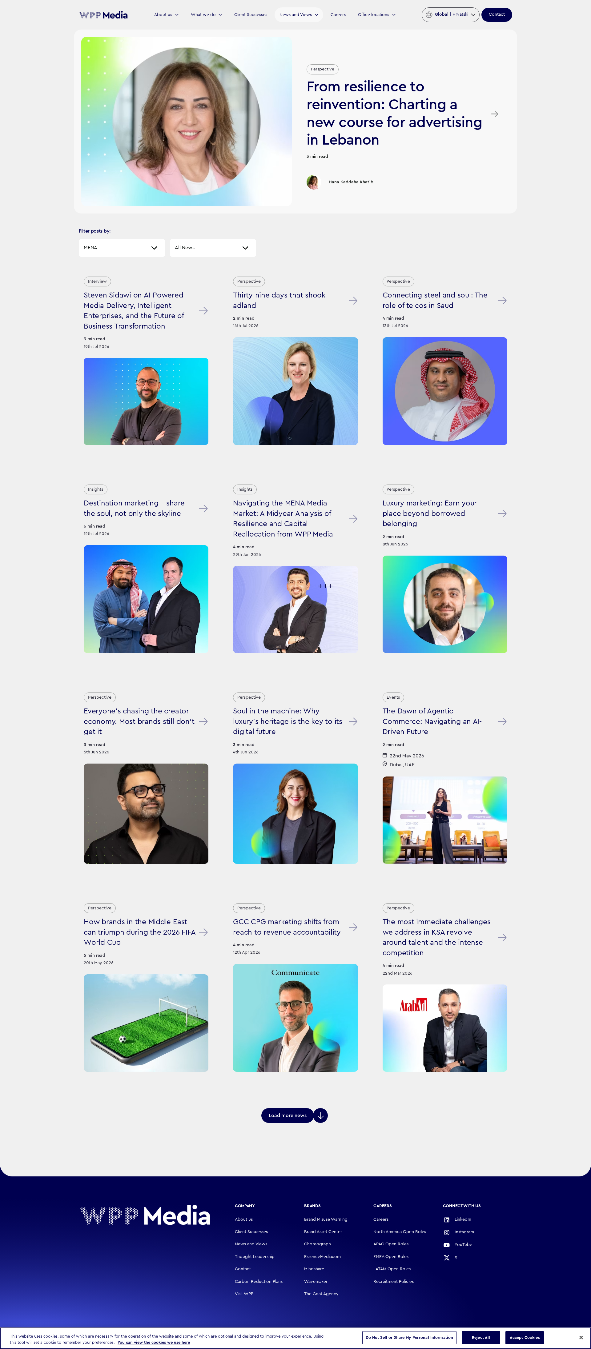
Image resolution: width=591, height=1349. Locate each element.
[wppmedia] (103, 14)
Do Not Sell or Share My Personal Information (409, 1337)
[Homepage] (145, 1215)
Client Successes (250, 15)
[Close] (581, 1337)
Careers (338, 15)
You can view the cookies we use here (154, 1342)
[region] (295, 1338)
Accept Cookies (525, 1337)
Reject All (481, 1337)
